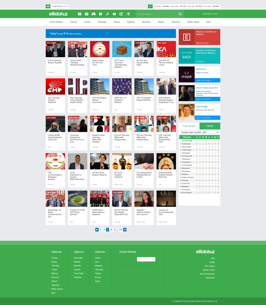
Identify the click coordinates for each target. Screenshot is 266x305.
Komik (98, 277)
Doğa (97, 281)
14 (120, 229)
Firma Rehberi (56, 22)
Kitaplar (77, 262)
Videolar (77, 277)
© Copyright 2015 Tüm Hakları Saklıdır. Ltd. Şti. (195, 301)
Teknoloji (175, 22)
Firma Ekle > (200, 61)
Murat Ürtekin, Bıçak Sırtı (207, 88)
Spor (208, 22)
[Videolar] (79, 14)
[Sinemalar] (100, 14)
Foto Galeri (79, 273)
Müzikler (77, 265)
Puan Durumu (189, 126)
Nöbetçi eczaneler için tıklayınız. (206, 32)
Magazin (99, 265)
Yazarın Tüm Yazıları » (203, 80)
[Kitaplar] (114, 14)
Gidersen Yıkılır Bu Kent (205, 110)
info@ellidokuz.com (59, 6)
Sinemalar (78, 258)
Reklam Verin (209, 270)
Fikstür (210, 126)
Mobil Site (210, 277)
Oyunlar (77, 269)
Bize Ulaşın (210, 266)
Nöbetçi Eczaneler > (203, 43)
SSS (213, 258)
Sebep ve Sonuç (202, 73)
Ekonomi (146, 22)
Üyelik (212, 262)
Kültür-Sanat (193, 22)
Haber (97, 258)
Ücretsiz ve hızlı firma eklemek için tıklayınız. (206, 51)
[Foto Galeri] (86, 14)
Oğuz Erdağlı (201, 106)
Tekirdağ (102, 22)
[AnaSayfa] (58, 14)
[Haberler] (128, 14)
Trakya (116, 22)
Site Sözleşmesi (207, 274)
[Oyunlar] (93, 14)
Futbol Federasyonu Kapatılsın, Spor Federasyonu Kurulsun (207, 93)
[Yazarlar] (121, 14)
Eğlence (131, 22)
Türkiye (73, 22)
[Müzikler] (107, 14)
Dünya (87, 22)
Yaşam (161, 22)
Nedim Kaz (201, 69)
